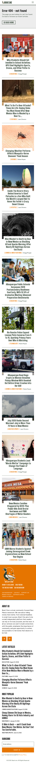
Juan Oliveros (22, 119)
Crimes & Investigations (13, 253)
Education (13, 74)
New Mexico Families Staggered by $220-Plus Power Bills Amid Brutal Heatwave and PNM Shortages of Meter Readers (18, 508)
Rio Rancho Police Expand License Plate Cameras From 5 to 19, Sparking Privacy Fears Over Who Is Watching (18, 336)
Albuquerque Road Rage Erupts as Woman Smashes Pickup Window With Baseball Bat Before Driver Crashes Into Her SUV (18, 380)
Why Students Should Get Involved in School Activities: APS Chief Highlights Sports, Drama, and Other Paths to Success (18, 65)
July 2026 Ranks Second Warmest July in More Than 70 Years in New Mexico (18, 423)
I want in (16, 750)
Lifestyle (13, 207)
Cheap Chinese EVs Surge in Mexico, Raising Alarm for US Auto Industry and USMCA (18, 715)
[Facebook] (4, 639)
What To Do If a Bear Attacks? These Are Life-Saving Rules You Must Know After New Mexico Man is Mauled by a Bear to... (18, 110)
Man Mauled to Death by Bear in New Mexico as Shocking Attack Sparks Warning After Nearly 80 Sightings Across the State (18, 244)
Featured (13, 119)
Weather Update (13, 429)
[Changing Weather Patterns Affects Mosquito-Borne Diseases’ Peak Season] (18, 138)
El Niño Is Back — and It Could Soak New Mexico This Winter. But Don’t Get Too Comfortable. (18, 727)
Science (13, 159)
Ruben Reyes (22, 159)
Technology (14, 343)
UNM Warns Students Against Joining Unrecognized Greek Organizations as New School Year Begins (18, 552)
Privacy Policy (22, 755)
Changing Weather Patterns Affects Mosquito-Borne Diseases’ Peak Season (18, 153)
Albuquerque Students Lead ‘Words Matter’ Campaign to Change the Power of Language (18, 464)
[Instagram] (9, 639)
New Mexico (13, 517)
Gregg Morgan (22, 74)
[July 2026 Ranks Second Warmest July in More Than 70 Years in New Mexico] (18, 408)
